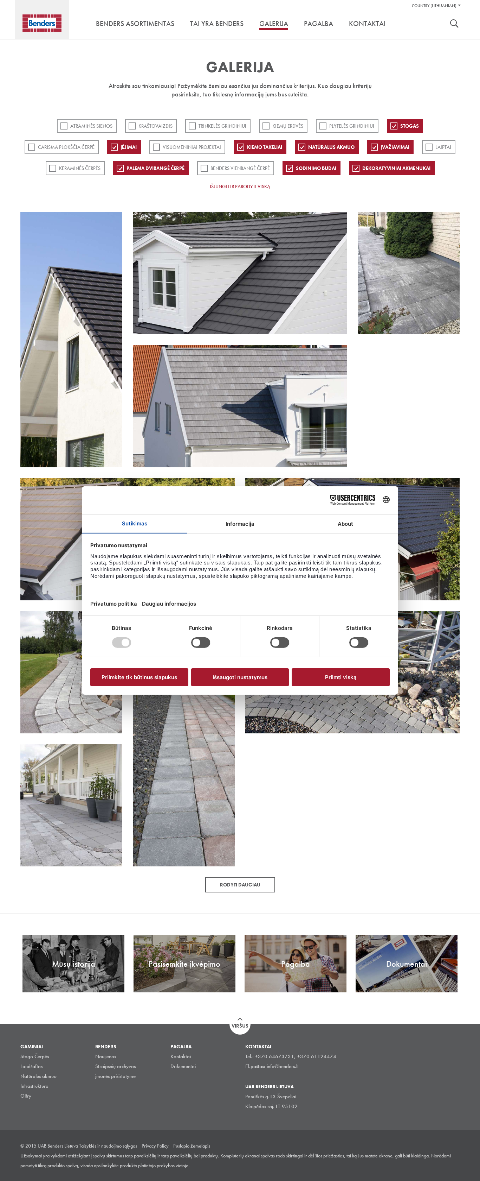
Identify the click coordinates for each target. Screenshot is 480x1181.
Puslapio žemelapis (191, 1146)
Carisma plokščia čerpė (66, 147)
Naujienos (105, 1056)
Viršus (240, 1026)
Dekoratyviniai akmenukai (396, 168)
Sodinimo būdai (316, 168)
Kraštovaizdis (155, 126)
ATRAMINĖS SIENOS (91, 126)
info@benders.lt (283, 1066)
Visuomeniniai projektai (192, 147)
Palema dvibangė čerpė (155, 168)
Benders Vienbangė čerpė (240, 168)
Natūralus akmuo (331, 147)
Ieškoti (454, 24)
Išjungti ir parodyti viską (240, 186)
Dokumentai (183, 1066)
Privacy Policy (155, 1146)
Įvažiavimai (395, 147)
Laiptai (443, 147)
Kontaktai (180, 1056)
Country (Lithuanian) (434, 5)
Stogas (409, 126)
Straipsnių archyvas (115, 1066)
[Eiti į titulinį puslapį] (42, 23)
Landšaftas (31, 1066)
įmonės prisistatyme (115, 1076)
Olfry (25, 1095)
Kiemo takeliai (264, 147)
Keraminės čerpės (79, 168)
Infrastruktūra (34, 1086)
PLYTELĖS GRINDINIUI (351, 126)
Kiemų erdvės (287, 126)
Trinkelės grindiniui (222, 126)
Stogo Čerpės (34, 1056)
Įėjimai (129, 147)
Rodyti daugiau (240, 885)
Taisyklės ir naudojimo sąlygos (108, 1146)
